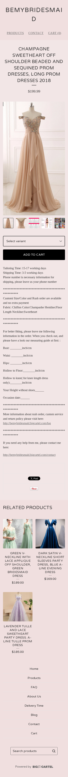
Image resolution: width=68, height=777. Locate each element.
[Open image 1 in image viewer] (34, 159)
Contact (36, 33)
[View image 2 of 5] (21, 223)
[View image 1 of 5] (8, 223)
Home (34, 669)
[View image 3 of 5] (34, 223)
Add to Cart (34, 255)
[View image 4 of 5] (47, 223)
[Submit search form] (54, 751)
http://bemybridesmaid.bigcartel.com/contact (29, 454)
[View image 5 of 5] (59, 223)
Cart (34, 733)
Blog (34, 715)
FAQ (34, 687)
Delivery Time (34, 706)
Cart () (54, 33)
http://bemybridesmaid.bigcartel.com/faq (27, 423)
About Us (34, 696)
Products (15, 33)
